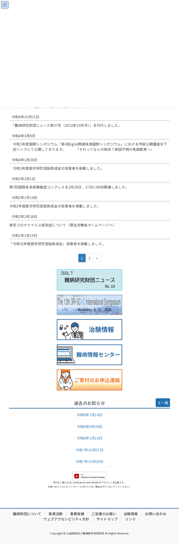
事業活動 (55, 513)
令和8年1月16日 (90, 438)
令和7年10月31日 (89, 449)
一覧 (164, 402)
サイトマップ (107, 519)
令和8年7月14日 (90, 414)
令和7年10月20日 (89, 461)
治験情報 (131, 513)
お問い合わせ (155, 513)
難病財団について (27, 513)
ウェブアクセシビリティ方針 (66, 519)
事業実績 (77, 513)
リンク (130, 519)
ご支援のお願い (103, 513)
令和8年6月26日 (90, 426)
